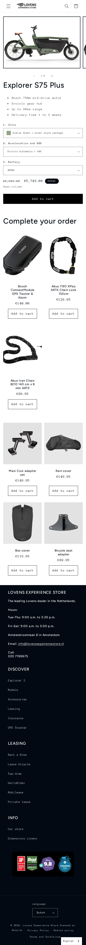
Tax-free (15, 773)
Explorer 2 (16, 680)
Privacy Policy (38, 930)
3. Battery (11, 161)
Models (13, 689)
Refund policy (64, 930)
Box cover (22, 550)
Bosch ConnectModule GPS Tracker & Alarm (22, 292)
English (68, 941)
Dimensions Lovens (22, 838)
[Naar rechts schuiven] (52, 76)
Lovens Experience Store (41, 925)
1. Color (10, 124)
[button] (8, 6)
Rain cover (63, 471)
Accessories (17, 699)
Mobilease (16, 792)
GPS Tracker (17, 727)
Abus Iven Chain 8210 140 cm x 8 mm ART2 (22, 384)
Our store (16, 829)
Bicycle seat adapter (64, 552)
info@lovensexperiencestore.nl (41, 644)
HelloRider (16, 783)
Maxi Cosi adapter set (22, 473)
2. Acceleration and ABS (22, 143)
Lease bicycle (19, 764)
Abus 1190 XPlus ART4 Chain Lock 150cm (63, 290)
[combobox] (71, 941)
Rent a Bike (17, 754)
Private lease (19, 801)
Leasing (14, 708)
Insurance (16, 718)
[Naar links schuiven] (34, 76)
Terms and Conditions (45, 937)
